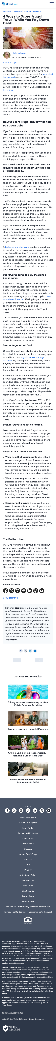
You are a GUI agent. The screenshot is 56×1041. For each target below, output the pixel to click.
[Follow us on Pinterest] (23, 590)
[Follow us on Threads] (35, 590)
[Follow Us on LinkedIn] (29, 590)
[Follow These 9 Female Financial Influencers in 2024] (28, 769)
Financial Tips (10, 62)
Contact (28, 859)
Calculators (28, 838)
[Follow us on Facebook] (7, 810)
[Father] (28, 718)
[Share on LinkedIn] (30, 651)
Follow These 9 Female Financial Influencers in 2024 (28, 781)
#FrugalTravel (11, 597)
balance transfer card (17, 247)
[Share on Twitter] (25, 651)
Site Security (28, 890)
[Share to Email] (35, 651)
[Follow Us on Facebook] (5, 590)
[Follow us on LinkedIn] (35, 810)
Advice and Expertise (28, 833)
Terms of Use (28, 880)
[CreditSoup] (10, 4)
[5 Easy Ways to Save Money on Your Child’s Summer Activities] (28, 692)
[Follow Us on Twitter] (11, 590)
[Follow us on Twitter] (14, 810)
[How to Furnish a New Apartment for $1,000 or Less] (17, 660)
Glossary (28, 848)
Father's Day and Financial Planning (28, 729)
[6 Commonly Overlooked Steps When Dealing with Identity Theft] (39, 660)
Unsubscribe (28, 901)
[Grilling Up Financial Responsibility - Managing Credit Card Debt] (28, 742)
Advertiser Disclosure (12, 11)
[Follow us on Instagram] (21, 810)
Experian (8, 90)
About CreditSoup (28, 854)
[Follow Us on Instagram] (17, 590)
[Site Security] (11, 1028)
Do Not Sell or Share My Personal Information (28, 906)
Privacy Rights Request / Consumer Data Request (28, 911)
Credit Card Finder (28, 822)
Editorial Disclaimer (32, 11)
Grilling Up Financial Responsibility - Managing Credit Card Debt (28, 754)
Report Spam (28, 896)
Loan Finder (28, 828)
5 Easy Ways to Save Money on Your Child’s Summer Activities (28, 704)
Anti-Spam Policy (28, 875)
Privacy (28, 869)
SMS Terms (28, 885)
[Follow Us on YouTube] (41, 590)
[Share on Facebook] (21, 651)
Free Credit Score (28, 817)
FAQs (28, 864)
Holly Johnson (19, 53)
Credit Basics (28, 843)
